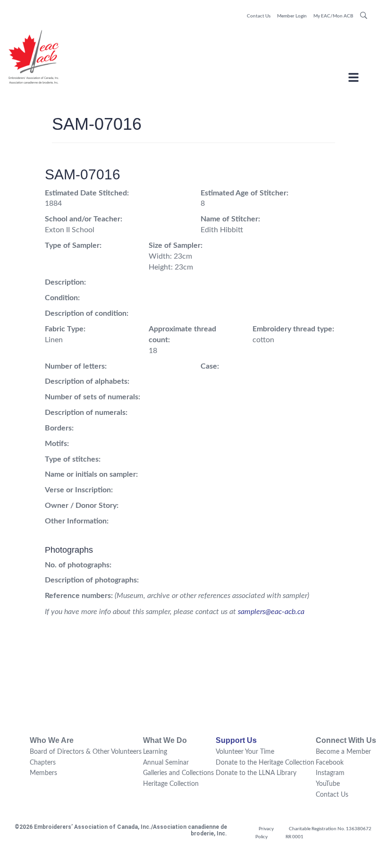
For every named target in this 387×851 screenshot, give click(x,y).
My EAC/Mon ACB (333, 16)
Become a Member (343, 752)
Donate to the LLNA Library (256, 773)
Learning (155, 752)
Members (43, 773)
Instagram (330, 773)
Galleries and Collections (178, 773)
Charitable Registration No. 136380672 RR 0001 (328, 832)
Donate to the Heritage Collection (265, 762)
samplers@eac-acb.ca (271, 611)
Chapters (43, 762)
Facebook (330, 762)
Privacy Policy (264, 832)
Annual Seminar (166, 762)
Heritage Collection (171, 784)
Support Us (236, 740)
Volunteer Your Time (245, 752)
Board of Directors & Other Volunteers (86, 752)
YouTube (328, 784)
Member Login (292, 16)
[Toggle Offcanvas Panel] (353, 79)
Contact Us (258, 16)
